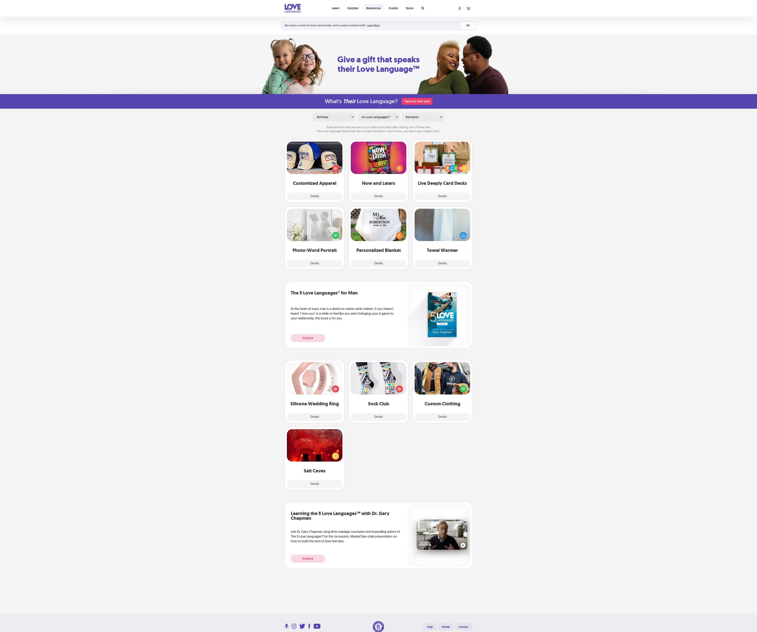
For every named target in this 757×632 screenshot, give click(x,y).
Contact (463, 627)
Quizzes (352, 8)
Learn (335, 8)
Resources (373, 8)
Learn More (373, 25)
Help (430, 627)
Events (393, 8)
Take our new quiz (417, 101)
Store (409, 8)
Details (314, 196)
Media (446, 627)
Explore (308, 338)
